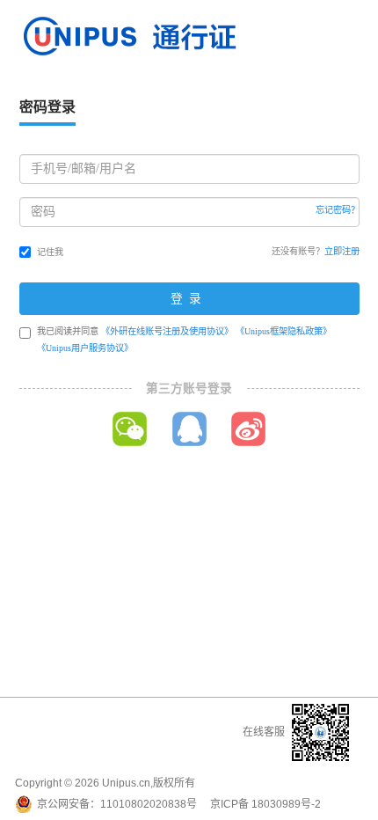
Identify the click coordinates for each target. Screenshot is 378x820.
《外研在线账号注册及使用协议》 (167, 331)
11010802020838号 (148, 804)
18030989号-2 (286, 804)
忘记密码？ (338, 210)
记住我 (50, 252)
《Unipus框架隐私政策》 (283, 331)
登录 (189, 298)
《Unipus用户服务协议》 (85, 348)
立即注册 (342, 251)
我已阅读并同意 (184, 339)
